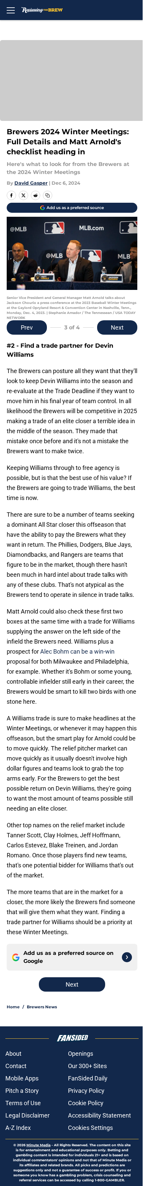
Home (13, 1006)
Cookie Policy (85, 1103)
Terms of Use (23, 1103)
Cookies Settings (90, 1127)
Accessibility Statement (99, 1115)
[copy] (47, 195)
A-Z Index (18, 1127)
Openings (80, 1053)
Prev (27, 327)
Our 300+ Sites (87, 1065)
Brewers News (42, 1006)
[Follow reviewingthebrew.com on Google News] (127, 957)
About (13, 1053)
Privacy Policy (86, 1090)
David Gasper (31, 183)
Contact (15, 1065)
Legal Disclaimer (27, 1115)
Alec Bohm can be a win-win (77, 651)
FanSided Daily (87, 1078)
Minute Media (38, 1145)
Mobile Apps (22, 1078)
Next (117, 327)
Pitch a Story (22, 1090)
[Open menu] (11, 10)
